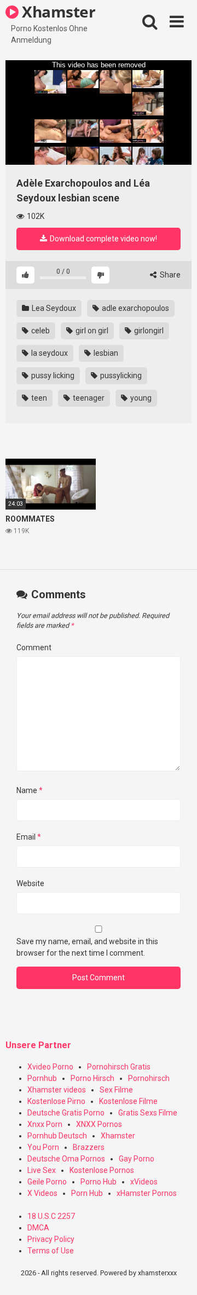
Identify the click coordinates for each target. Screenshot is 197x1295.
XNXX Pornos (99, 1124)
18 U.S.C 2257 (51, 1216)
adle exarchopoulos (134, 308)
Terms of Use (50, 1250)
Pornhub (42, 1078)
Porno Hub (98, 1181)
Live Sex (41, 1170)
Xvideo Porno (50, 1066)
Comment (33, 647)
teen (38, 398)
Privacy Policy (50, 1239)
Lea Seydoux (53, 308)
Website (30, 883)
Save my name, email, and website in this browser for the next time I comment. (87, 947)
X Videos (42, 1193)
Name (29, 790)
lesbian (105, 353)
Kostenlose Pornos (101, 1170)
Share (169, 274)
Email (28, 836)
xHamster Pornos (147, 1193)
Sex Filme (116, 1089)
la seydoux (49, 353)
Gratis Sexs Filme (147, 1112)
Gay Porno (136, 1158)
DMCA (38, 1227)
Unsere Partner (38, 1045)
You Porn (43, 1147)
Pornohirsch (149, 1078)
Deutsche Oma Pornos (66, 1158)
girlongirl (148, 330)
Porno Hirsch (92, 1078)
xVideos (144, 1181)
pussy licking (52, 375)
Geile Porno (47, 1181)
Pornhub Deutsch (57, 1135)
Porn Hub (87, 1193)
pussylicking (120, 375)
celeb (40, 330)
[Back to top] (177, 1273)
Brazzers (89, 1147)
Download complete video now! (102, 238)
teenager (88, 398)
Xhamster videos (56, 1089)
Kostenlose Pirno (56, 1101)
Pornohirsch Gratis (118, 1066)
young (140, 398)
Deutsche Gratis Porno (66, 1112)
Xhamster (57, 11)
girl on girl (91, 330)
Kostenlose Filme (128, 1101)
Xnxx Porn (44, 1124)
